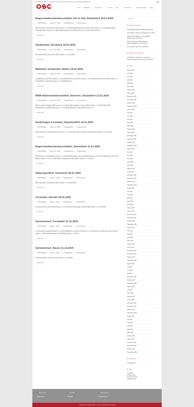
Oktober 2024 (131, 142)
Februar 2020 (131, 296)
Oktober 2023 (131, 181)
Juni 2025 (130, 116)
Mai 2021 (129, 273)
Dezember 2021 (131, 250)
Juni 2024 (130, 155)
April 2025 (130, 122)
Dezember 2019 (131, 303)
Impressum (41, 396)
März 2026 (130, 86)
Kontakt (70, 396)
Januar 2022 (130, 247)
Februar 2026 (131, 90)
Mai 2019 (129, 326)
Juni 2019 (130, 322)
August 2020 (130, 286)
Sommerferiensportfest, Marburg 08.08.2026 (140, 29)
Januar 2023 (130, 211)
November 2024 (131, 139)
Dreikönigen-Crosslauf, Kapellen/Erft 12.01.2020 (64, 122)
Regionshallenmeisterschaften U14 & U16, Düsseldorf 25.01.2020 (74, 18)
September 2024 (132, 145)
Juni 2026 (130, 76)
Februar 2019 (131, 336)
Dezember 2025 (131, 96)
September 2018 (132, 352)
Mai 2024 (129, 158)
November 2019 (131, 306)
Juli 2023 (129, 191)
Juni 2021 (130, 270)
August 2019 (130, 316)
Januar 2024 (130, 172)
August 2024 (130, 149)
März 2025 (130, 126)
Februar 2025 (131, 129)
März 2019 (130, 332)
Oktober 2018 (131, 349)
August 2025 (130, 109)
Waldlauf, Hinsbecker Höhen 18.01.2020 (59, 69)
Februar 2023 (131, 208)
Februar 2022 (131, 244)
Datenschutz (103, 396)
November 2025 (131, 99)
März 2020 (130, 293)
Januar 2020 (130, 299)
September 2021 (132, 260)
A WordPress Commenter (134, 57)
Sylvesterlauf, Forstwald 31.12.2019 (56, 221)
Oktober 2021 (131, 257)
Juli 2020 (129, 290)
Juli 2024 (129, 152)
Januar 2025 (130, 132)
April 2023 (130, 201)
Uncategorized (68, 23)
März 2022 (130, 240)
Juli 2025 (129, 113)
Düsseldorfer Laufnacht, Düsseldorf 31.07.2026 (141, 33)
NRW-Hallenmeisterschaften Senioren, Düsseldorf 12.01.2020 (72, 95)
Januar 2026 (130, 93)
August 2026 (130, 70)
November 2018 (131, 345)
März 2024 (130, 165)
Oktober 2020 (131, 280)
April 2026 (130, 83)
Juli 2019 (129, 319)
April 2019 (130, 329)
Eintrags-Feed (131, 375)
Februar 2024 (131, 168)
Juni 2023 (130, 194)
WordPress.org (131, 379)
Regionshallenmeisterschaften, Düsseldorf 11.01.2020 (67, 146)
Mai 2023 (129, 198)
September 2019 (132, 313)
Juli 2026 (129, 73)
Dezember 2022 (131, 214)
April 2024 (130, 162)
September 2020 (132, 283)
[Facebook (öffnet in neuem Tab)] (158, 2)
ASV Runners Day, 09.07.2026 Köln (137, 46)
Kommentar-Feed (132, 377)
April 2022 (130, 237)
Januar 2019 (130, 339)
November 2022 (131, 217)
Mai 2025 (129, 119)
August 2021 (130, 263)
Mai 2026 (129, 80)
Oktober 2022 (131, 221)
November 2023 (131, 178)
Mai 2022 (129, 234)
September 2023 (132, 185)
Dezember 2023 (131, 175)
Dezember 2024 (131, 135)
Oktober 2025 (131, 103)
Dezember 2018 (131, 342)
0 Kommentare (81, 23)
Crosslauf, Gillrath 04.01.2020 (53, 197)
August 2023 (130, 188)
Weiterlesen (42, 36)
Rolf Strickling (41, 23)
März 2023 (130, 204)
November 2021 (131, 254)
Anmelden (130, 373)
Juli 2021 (129, 267)
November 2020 (131, 277)
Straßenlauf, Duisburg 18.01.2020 (55, 44)
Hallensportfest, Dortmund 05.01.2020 (58, 173)
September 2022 (132, 224)
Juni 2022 (130, 231)
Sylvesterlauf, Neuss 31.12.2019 (54, 248)
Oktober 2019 (131, 309)
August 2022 (130, 227)
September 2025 (132, 106)
